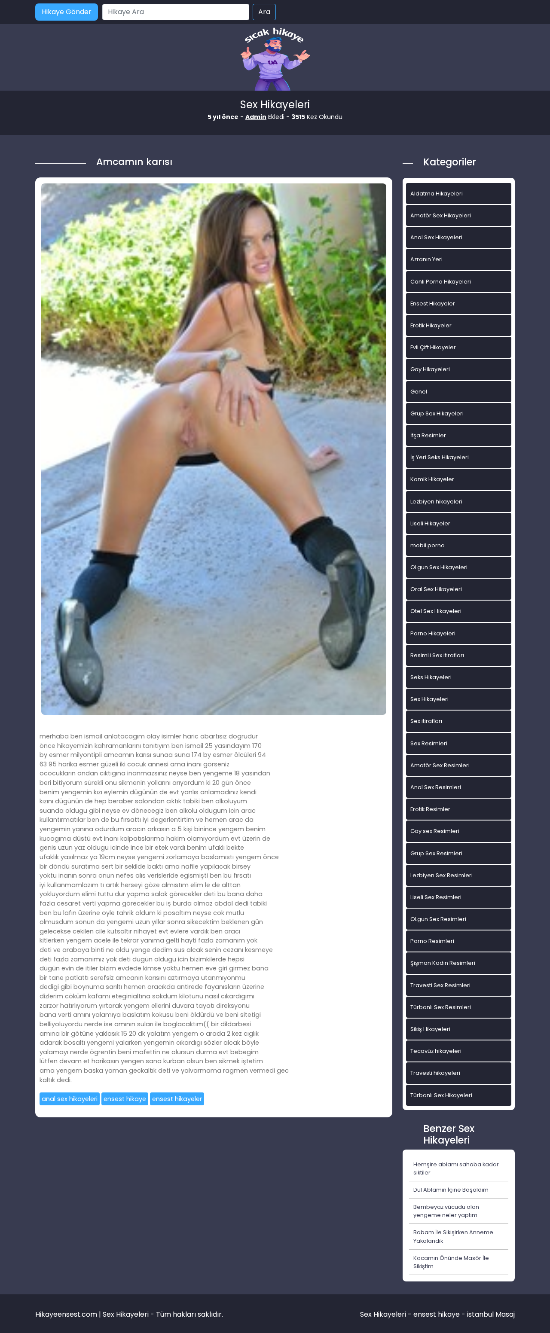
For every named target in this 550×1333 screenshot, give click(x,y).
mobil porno (427, 545)
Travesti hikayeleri (435, 1073)
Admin (255, 117)
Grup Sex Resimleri (436, 853)
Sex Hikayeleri (429, 699)
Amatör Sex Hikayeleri (440, 215)
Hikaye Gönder (67, 12)
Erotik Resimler (430, 809)
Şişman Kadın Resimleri (442, 963)
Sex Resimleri (428, 743)
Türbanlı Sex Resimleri (440, 1007)
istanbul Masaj (491, 1314)
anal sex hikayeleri (70, 1099)
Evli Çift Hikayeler (433, 347)
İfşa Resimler (428, 435)
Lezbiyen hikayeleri (436, 501)
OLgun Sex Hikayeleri (439, 567)
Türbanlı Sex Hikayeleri (441, 1095)
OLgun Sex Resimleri (438, 919)
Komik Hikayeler (432, 479)
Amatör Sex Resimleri (440, 765)
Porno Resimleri (432, 941)
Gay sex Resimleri (434, 831)
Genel (418, 391)
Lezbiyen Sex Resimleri (441, 875)
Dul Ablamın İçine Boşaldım (451, 1189)
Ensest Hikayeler (432, 303)
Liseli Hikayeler (430, 523)
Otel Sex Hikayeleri (435, 611)
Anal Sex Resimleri (435, 787)
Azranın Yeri (426, 259)
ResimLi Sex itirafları (437, 655)
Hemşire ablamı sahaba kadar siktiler (456, 1168)
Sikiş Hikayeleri (430, 1029)
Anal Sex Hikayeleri (436, 237)
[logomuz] (275, 60)
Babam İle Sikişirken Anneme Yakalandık (453, 1236)
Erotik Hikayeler (431, 325)
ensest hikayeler (177, 1099)
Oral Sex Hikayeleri (436, 589)
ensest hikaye (125, 1099)
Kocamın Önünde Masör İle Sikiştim (451, 1262)
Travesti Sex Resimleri (440, 985)
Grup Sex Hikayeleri (437, 413)
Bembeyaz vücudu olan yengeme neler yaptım (446, 1211)
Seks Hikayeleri (431, 677)
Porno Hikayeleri (432, 633)
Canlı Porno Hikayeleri (440, 281)
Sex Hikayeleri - (386, 1314)
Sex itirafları (426, 721)
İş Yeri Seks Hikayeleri (439, 457)
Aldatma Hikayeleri (436, 193)
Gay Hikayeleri (430, 369)
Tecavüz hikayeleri (435, 1051)
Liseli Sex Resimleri (435, 897)
